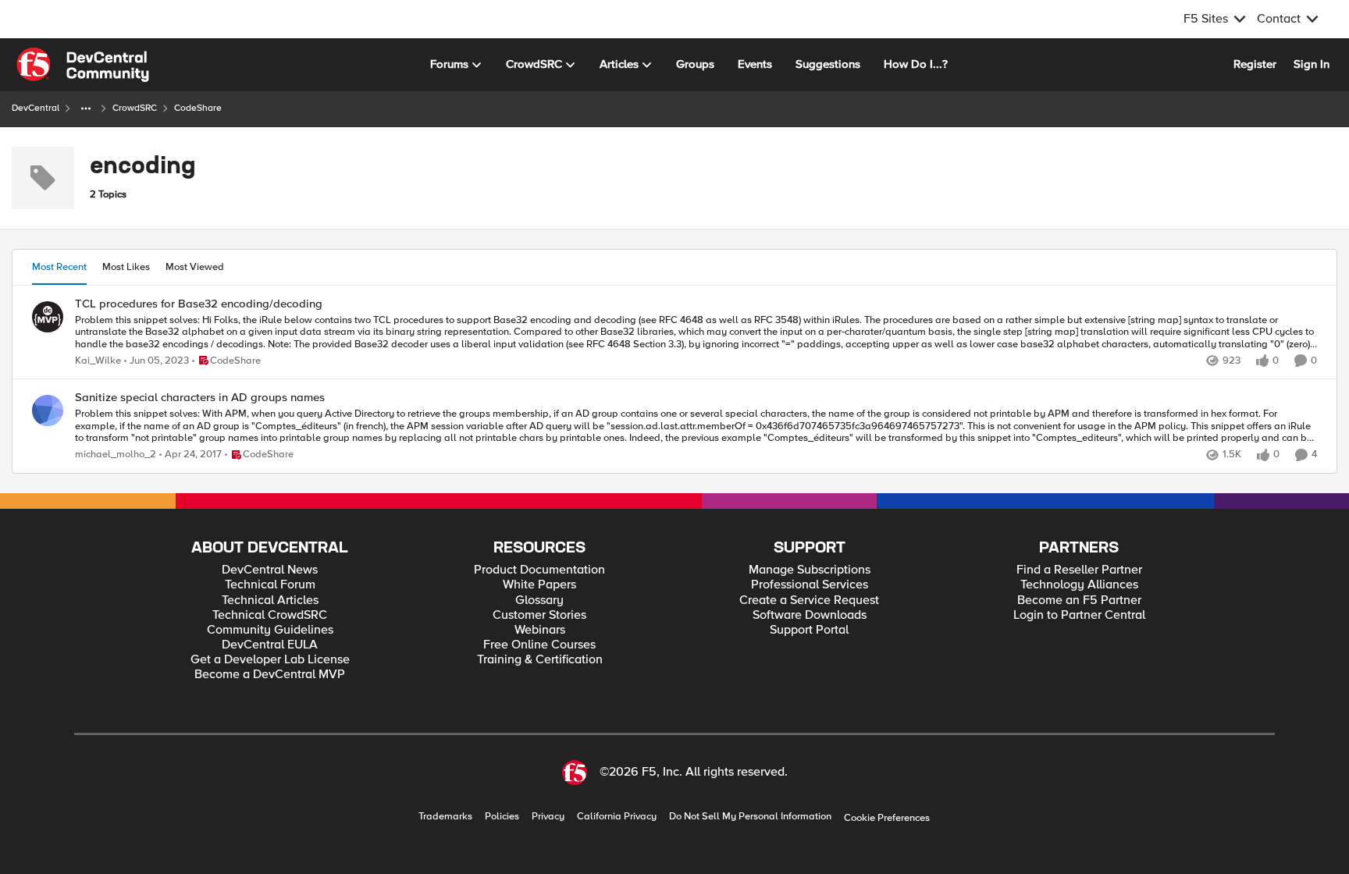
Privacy (548, 816)
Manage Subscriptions (809, 570)
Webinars (539, 630)
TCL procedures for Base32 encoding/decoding (198, 304)
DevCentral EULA (270, 645)
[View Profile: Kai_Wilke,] (47, 316)
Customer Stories (539, 615)
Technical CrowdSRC (269, 615)
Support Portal (809, 630)
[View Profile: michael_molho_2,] (47, 410)
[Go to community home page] (83, 64)
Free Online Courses (539, 645)
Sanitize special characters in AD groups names (200, 397)
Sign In (1311, 64)
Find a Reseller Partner (1079, 570)
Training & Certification (540, 659)
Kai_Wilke (98, 361)
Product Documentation (539, 570)
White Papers (539, 584)
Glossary (539, 600)
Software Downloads (810, 615)
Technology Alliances (1079, 584)
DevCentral (35, 108)
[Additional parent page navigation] (86, 108)
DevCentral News (270, 570)
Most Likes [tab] (126, 267)
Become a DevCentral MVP (269, 674)
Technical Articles (270, 600)
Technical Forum (270, 584)
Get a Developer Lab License (270, 659)
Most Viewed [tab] (195, 267)
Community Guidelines (270, 630)
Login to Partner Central (1079, 615)
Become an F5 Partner (1079, 600)
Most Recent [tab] (59, 267)
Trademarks (445, 816)
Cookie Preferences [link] (887, 818)
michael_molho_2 (115, 454)
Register (1254, 64)
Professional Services (809, 584)
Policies (502, 816)
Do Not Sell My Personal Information (750, 816)
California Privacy (617, 816)
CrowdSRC (134, 108)
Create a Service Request (809, 600)
